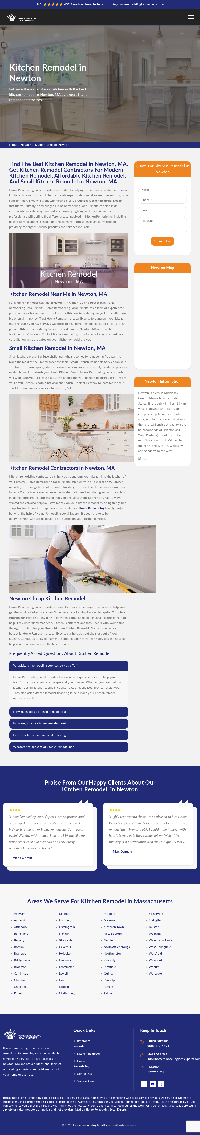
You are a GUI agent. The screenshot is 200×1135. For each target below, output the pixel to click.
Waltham (155, 933)
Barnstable (21, 933)
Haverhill (65, 947)
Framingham (67, 927)
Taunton (154, 927)
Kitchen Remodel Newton (52, 144)
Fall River (65, 913)
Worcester (156, 973)
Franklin (64, 933)
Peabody (109, 960)
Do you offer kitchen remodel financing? (40, 735)
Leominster (66, 967)
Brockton (20, 967)
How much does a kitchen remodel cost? (40, 711)
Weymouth (156, 960)
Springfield (156, 920)
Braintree (20, 953)
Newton (26, 144)
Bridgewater (22, 960)
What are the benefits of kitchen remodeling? (43, 747)
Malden (64, 987)
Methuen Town (114, 927)
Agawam (19, 913)
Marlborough (67, 993)
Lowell (63, 973)
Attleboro (20, 927)
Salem (108, 993)
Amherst (19, 920)
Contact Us (84, 1073)
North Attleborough (117, 947)
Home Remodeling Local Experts (92, 1125)
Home (13, 144)
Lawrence (65, 960)
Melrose (109, 920)
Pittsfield (110, 967)
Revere (108, 987)
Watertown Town (160, 940)
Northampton (112, 953)
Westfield (155, 953)
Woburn (154, 967)
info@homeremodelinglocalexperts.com (137, 4)
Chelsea (19, 980)
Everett (19, 993)
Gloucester (66, 940)
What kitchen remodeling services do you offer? (45, 665)
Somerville (156, 913)
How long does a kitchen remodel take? (39, 723)
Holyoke (65, 953)
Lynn (62, 980)
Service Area (85, 1081)
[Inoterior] (22, 17)
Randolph (110, 980)
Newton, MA (155, 1072)
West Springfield (160, 947)
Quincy (108, 973)
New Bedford (113, 933)
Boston (19, 947)
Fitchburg (65, 920)
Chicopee (20, 987)
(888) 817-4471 (158, 1046)
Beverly (19, 940)
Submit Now (162, 241)
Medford (109, 913)
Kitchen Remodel (88, 1053)
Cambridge (21, 973)
